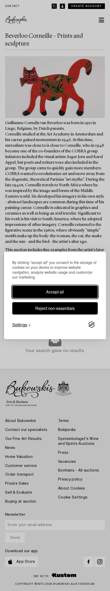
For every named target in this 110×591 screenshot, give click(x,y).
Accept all (55, 292)
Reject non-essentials (55, 308)
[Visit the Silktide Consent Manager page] (91, 325)
